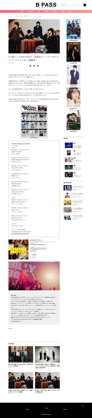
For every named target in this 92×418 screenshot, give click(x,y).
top (82, 405)
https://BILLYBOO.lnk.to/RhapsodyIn (38, 248)
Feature (55, 11)
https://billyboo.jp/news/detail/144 (20, 234)
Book (70, 11)
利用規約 (65, 409)
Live (39, 11)
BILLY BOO (10, 328)
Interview (30, 11)
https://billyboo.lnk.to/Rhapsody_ (37, 244)
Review (46, 11)
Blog (63, 11)
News (22, 11)
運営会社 (27, 409)
